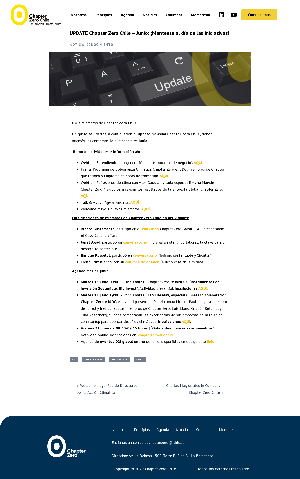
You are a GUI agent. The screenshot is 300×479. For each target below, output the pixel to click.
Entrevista (119, 359)
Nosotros (79, 14)
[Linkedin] (221, 14)
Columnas (174, 14)
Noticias (150, 14)
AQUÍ (197, 162)
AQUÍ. (203, 288)
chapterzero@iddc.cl (155, 334)
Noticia (77, 44)
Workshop (150, 228)
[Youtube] (233, 14)
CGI (74, 359)
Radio (140, 359)
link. (210, 341)
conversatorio (135, 242)
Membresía (200, 14)
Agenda (127, 14)
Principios (103, 14)
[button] (259, 14)
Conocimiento (99, 44)
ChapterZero (94, 359)
